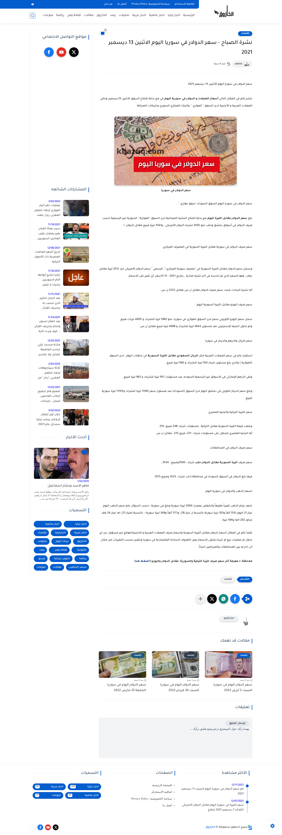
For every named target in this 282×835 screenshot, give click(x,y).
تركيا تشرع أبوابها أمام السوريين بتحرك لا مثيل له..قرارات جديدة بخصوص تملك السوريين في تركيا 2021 (48, 281)
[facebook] (49, 52)
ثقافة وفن (74, 15)
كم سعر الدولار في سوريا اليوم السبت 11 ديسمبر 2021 (213, 792)
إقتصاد (245, 33)
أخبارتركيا (60, 532)
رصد (113, 15)
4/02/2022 (54, 410)
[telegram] (32, 4)
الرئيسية (189, 15)
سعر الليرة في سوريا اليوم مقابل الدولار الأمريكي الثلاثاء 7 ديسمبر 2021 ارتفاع (213, 808)
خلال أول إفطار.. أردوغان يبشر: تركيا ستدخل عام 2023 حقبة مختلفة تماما (48, 420)
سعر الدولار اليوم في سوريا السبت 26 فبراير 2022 (179, 687)
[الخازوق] (226, 11)
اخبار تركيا (174, 15)
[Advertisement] (61, 122)
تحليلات (124, 15)
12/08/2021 (53, 248)
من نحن (108, 4)
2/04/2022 (54, 201)
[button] (235, 599)
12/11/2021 (238, 785)
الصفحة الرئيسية (162, 785)
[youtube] (61, 52)
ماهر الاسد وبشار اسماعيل (68, 486)
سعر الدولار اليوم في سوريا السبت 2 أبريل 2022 (232, 687)
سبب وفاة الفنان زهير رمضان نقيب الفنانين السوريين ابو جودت (48, 234)
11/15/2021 (54, 294)
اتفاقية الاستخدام (185, 4)
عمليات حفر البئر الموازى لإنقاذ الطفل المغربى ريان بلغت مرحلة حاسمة (47, 211)
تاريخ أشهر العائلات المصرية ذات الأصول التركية (47, 257)
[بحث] (32, 16)
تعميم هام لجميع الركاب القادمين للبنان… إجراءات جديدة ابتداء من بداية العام (47, 397)
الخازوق (101, 15)
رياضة (60, 15)
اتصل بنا (122, 4)
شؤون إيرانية (62, 558)
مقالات (89, 15)
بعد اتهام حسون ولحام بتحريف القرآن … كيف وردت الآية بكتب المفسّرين (47, 327)
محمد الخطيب (78, 567)
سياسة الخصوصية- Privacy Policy (151, 4)
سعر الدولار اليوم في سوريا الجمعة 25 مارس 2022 (126, 687)
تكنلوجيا (82, 550)
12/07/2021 (237, 801)
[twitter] (74, 52)
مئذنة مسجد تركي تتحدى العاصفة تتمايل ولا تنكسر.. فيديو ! (48, 351)
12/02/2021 (54, 340)
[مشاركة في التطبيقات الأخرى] (200, 599)
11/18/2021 (54, 224)
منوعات (48, 15)
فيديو (42, 558)
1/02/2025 (83, 481)
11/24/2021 (54, 317)
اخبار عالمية (157, 15)
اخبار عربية (139, 15)
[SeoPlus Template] (250, 827)
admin (238, 64)
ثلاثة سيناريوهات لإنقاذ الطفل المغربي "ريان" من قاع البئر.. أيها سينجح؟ (49, 374)
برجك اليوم (62, 541)
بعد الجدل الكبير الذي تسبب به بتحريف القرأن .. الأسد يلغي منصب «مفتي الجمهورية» (48, 304)
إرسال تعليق (237, 723)
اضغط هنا (142, 561)
